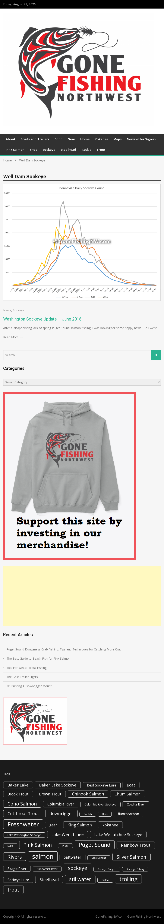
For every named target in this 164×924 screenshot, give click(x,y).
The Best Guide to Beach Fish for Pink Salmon (38, 658)
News (7, 310)
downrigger (61, 813)
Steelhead (68, 149)
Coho (58, 139)
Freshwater (23, 824)
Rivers (14, 856)
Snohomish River (47, 869)
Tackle (86, 149)
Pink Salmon (15, 149)
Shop (33, 149)
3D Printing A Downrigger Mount (29, 686)
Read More (11, 337)
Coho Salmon (22, 803)
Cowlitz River (136, 804)
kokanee (110, 825)
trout (13, 889)
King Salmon (79, 825)
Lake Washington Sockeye (24, 835)
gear (53, 824)
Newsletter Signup (141, 139)
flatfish (88, 814)
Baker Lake (18, 785)
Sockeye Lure (18, 879)
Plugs (65, 845)
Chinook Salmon (88, 794)
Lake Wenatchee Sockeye (118, 834)
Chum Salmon (127, 794)
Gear (71, 139)
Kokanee (101, 139)
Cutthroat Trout (23, 813)
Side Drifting (99, 857)
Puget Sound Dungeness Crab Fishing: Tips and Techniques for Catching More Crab (64, 649)
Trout (101, 149)
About (10, 139)
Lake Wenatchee (67, 834)
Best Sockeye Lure (101, 785)
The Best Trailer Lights (22, 677)
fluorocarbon (128, 813)
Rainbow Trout (136, 845)
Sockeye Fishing (135, 869)
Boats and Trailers (34, 139)
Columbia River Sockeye (100, 804)
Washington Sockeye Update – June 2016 (42, 319)
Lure (10, 846)
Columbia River (60, 804)
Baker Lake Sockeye (57, 785)
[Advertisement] (82, 596)
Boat (131, 785)
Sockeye (48, 149)
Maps (117, 139)
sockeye (77, 867)
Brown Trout (50, 794)
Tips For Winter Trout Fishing (26, 668)
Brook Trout (18, 794)
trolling (128, 879)
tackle (105, 880)
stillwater (80, 879)
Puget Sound (94, 844)
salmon (42, 856)
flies (104, 814)
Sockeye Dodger (107, 869)
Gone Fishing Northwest (144, 916)
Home (85, 139)
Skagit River (16, 868)
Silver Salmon (131, 857)
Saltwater (72, 857)
